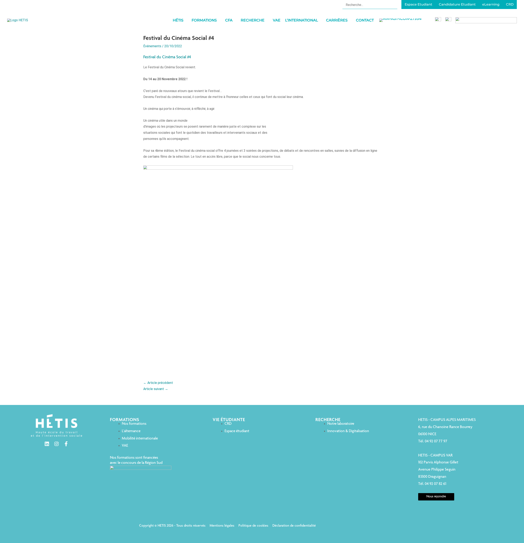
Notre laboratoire (340, 424)
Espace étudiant (237, 431)
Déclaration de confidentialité (294, 526)
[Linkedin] (46, 443)
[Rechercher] (394, 5)
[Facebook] (66, 443)
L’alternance (131, 431)
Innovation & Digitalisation (348, 431)
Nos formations (134, 424)
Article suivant (155, 389)
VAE (125, 446)
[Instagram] (56, 443)
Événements (152, 46)
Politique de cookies (253, 526)
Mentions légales (222, 526)
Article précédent (158, 383)
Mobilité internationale (140, 439)
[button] (185, 20)
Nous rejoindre (436, 496)
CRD (228, 424)
